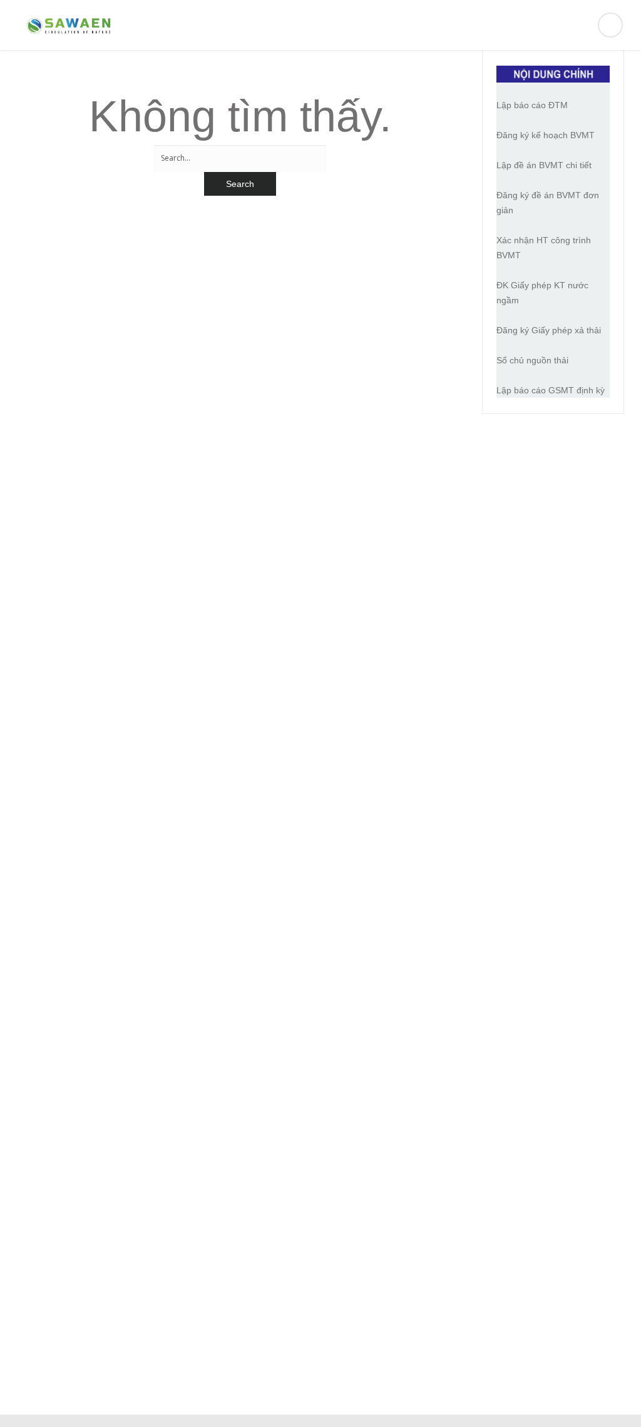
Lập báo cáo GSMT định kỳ (550, 390)
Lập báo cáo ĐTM (532, 105)
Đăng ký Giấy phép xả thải (548, 330)
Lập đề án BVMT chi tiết (544, 165)
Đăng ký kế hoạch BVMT (545, 135)
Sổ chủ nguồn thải (532, 360)
